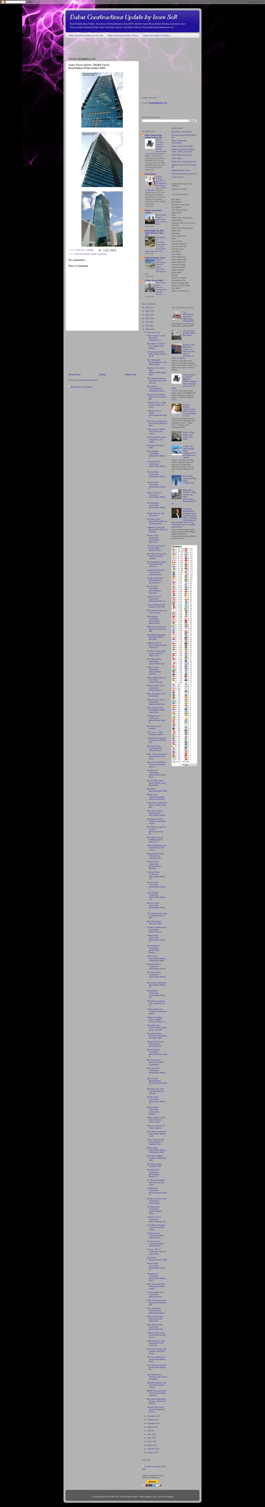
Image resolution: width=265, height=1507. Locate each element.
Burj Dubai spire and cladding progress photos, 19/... (155, 839)
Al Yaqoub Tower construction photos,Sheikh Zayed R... (156, 719)
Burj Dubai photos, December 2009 (154, 922)
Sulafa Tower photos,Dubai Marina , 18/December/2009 (156, 958)
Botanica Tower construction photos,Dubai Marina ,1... (156, 906)
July (149, 1431)
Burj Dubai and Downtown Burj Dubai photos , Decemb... (157, 1027)
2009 (147, 329)
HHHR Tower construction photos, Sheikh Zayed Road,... (156, 797)
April (149, 1441)
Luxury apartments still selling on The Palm (156, 606)
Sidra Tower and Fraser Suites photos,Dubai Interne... (156, 1286)
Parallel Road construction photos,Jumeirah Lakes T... (157, 1191)
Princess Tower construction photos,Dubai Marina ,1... (156, 885)
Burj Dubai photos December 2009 (154, 1165)
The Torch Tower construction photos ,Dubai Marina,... (155, 1243)
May (149, 1438)
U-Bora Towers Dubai (154, 280)
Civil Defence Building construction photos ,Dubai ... (156, 1227)
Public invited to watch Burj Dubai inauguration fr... (156, 338)
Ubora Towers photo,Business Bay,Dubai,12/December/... (157, 1082)
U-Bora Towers (178, 177)
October (150, 1420)
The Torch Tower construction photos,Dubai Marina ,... (156, 975)
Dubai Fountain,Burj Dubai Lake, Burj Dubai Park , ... (155, 1319)
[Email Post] (99, 250)
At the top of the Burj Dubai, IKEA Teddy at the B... (157, 354)
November (151, 1416)
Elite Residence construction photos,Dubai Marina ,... (156, 506)
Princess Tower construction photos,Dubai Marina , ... (156, 475)
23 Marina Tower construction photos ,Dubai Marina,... (155, 1235)
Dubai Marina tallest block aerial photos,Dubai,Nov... (156, 1327)
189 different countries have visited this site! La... (156, 1003)
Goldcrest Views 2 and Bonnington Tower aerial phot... (155, 1343)
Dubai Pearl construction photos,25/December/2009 (156, 629)
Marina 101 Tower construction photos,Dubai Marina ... (156, 496)
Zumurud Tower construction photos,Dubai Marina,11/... (153, 1173)
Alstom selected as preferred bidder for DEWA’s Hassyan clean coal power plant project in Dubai (184, 381)
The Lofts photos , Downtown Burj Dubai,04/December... (156, 1310)
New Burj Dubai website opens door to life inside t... (156, 439)
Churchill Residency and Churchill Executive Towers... (156, 847)
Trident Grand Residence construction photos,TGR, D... (156, 929)
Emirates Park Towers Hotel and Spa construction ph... (155, 572)
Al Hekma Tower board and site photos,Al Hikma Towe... (156, 653)
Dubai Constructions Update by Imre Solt (123, 17)
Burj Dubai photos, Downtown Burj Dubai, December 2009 (157, 1036)
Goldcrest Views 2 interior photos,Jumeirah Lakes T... (157, 414)
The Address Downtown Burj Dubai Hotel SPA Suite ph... (156, 380)
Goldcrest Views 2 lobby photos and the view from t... (156, 405)
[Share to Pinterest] (115, 250)
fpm (154, 1497)
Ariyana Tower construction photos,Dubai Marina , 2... (156, 485)
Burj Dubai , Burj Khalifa (182, 132)
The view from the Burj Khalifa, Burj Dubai (189, 333)
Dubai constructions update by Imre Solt (153, 136)
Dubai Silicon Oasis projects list (184, 162)
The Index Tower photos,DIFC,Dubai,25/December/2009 (157, 521)
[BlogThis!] (107, 250)
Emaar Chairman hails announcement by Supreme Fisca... (155, 1142)
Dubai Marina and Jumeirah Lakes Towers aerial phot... (157, 1377)
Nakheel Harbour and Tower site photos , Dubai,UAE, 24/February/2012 (155, 267)
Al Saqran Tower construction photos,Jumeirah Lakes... (154, 1210)
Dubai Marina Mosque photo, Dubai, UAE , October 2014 (161, 219)
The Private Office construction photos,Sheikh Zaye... (156, 661)
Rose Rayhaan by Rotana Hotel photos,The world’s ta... (156, 564)
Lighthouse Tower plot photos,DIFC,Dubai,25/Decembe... (157, 529)
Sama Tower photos (82, 254)
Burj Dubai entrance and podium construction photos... (156, 1351)
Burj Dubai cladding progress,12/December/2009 (157, 1158)
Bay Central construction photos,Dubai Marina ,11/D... (156, 1134)
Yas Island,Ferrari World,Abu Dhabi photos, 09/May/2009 (188, 316)
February (151, 1449)
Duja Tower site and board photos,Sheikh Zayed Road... (156, 710)
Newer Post (74, 374)
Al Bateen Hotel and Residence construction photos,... (157, 1011)
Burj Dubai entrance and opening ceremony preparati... (156, 556)
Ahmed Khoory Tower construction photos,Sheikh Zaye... (156, 702)
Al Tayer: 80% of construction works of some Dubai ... (156, 1251)
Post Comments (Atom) (88, 380)
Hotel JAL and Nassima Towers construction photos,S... (156, 764)
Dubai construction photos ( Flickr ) (123, 35)
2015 (147, 307)
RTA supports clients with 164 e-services (157, 612)
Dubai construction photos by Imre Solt (85, 35)
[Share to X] (109, 250)
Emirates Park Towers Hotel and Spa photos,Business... (155, 1044)
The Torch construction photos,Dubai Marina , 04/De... (156, 1359)
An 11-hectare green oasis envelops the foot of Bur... (157, 915)
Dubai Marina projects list (182, 155)
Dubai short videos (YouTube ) (156, 35)
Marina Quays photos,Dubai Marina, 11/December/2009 (156, 1150)
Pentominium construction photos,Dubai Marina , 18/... (156, 994)
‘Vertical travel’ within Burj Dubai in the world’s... (156, 431)
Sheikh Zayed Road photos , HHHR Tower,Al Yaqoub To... (157, 1019)
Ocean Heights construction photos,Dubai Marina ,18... (156, 896)
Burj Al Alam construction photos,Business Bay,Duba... (154, 589)
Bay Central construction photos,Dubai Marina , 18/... (156, 985)
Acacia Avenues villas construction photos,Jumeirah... (155, 1294)
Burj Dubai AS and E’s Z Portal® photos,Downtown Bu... (157, 830)
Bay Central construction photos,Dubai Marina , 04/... (156, 1367)
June (149, 1434)
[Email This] (104, 250)
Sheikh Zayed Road (99, 254)
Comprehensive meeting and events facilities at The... (156, 740)
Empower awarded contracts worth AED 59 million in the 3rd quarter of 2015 (190, 410)
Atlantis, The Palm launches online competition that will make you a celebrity (189, 451)
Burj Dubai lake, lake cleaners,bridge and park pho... (155, 1091)
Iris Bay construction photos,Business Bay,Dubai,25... (155, 580)
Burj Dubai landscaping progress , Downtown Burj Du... (156, 1401)
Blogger (170, 1497)
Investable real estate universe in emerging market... (156, 821)
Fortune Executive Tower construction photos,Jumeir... (157, 1201)
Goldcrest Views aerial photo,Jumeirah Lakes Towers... (156, 1335)
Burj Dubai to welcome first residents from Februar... (156, 346)
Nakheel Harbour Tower (155, 258)
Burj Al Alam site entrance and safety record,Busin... (155, 1062)
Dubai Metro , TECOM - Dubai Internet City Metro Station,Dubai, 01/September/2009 (184, 497)
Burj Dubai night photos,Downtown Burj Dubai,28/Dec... (157, 362)
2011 (147, 322)
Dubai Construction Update (182, 146)
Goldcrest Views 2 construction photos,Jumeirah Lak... (157, 599)
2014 (147, 311)
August (150, 1427)
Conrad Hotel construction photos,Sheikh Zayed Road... (156, 773)
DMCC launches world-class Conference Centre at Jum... (156, 1120)
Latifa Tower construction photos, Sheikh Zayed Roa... (157, 805)
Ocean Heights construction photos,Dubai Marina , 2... (156, 454)
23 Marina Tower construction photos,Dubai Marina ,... (156, 465)
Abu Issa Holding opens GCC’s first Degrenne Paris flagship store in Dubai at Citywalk (155, 183)
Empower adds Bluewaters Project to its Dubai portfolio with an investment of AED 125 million (183, 351)
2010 (147, 326)
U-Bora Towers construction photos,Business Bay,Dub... (154, 670)
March (150, 1445)
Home (102, 374)
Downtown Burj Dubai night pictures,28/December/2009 (156, 371)
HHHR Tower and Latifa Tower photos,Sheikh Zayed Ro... (156, 1393)
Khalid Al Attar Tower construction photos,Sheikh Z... (155, 688)
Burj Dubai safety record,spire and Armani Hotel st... (155, 748)
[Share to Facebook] (112, 250)
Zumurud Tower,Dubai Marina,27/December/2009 (157, 397)
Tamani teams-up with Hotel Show (155, 514)
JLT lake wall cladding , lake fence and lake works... (156, 1182)
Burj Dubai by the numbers (154, 727)
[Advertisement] (116, 48)
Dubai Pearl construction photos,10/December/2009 (156, 1302)
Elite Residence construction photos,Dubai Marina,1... (153, 1110)
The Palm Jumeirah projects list (184, 174)
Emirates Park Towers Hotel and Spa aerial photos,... (156, 1409)
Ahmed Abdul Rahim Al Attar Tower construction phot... (156, 680)
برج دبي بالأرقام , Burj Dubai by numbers (155, 733)
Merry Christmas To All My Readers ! (156, 695)
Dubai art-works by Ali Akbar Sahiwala (156, 1127)
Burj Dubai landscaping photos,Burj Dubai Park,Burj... (156, 637)
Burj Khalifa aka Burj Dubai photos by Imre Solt (154, 233)
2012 (147, 318)
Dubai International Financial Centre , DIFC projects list (183, 150)
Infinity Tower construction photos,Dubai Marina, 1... (156, 938)
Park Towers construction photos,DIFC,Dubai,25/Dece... (157, 423)
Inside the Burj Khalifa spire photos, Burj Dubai (188, 435)
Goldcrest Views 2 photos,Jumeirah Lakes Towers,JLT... (157, 645)
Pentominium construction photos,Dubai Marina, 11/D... (156, 1277)
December (151, 332)
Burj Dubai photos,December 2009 (157, 790)
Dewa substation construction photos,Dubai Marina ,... (156, 1071)
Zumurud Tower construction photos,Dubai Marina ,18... (156, 875)
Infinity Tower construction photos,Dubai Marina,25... (153, 538)
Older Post (130, 374)
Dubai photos (150, 174)
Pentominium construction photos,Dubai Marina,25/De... (154, 619)
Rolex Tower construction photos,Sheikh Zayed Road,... (157, 756)
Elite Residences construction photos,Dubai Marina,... (153, 949)
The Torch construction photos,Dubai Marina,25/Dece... (156, 548)
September (151, 1423)
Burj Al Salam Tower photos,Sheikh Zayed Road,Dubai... (156, 783)
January (150, 1452)
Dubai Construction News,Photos (179, 142)
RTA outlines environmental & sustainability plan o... (156, 388)
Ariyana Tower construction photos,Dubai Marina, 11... (156, 1100)
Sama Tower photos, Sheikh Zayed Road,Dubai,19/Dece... (157, 813)
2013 (147, 315)
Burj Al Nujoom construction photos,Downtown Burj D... (157, 1053)
